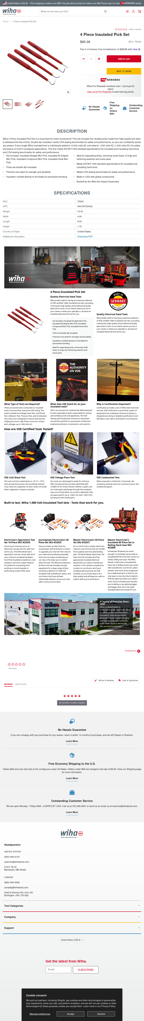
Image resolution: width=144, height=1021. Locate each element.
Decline (101, 1014)
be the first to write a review (72, 703)
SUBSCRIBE (86, 969)
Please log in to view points (121, 3)
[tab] (104, 680)
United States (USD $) (71, 939)
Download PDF (85, 236)
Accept (70, 1014)
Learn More (72, 741)
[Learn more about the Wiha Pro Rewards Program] (111, 80)
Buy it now (124, 71)
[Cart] (139, 11)
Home (5, 21)
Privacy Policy (108, 1006)
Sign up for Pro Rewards (99, 91)
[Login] (133, 11)
